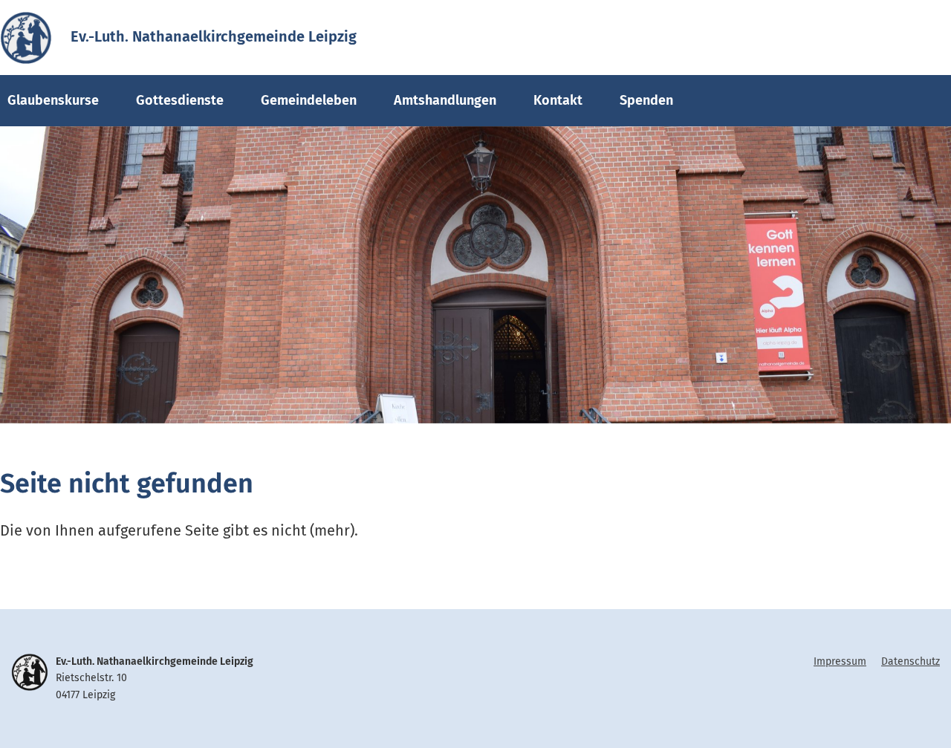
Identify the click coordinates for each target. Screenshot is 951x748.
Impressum (840, 661)
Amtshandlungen (445, 100)
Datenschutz (910, 661)
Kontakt (557, 100)
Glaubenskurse (53, 100)
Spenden (646, 100)
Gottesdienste (180, 100)
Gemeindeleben (309, 100)
